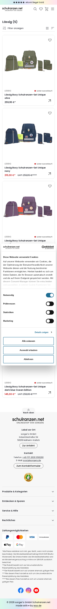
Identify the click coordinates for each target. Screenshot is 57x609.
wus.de (37, 605)
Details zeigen (41, 332)
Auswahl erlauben (28, 350)
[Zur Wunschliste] (41, 9)
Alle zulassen (28, 341)
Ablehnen (28, 359)
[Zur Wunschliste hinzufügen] (49, 40)
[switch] (50, 304)
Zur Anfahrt (28, 445)
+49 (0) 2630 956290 (33, 457)
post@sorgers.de (32, 460)
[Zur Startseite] (12, 9)
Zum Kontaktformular (28, 465)
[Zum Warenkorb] (47, 9)
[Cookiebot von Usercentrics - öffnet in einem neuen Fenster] (42, 247)
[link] (28, 70)
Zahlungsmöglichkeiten (15, 530)
